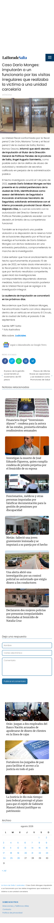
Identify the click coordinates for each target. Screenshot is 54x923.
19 (18, 853)
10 (4, 847)
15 (39, 847)
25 (11, 858)
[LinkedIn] (26, 361)
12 (18, 847)
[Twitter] (12, 361)
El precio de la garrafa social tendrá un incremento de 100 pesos (14, 375)
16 (47, 847)
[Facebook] (5, 361)
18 (11, 853)
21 (32, 853)
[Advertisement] (27, 27)
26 (18, 858)
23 (47, 853)
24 (4, 858)
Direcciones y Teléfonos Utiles (16, 906)
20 (25, 853)
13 (25, 847)
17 (4, 853)
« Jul (4, 870)
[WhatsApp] (19, 361)
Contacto (7, 909)
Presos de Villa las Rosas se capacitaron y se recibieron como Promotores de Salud (40, 375)
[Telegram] (33, 361)
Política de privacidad (12, 912)
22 (40, 853)
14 (32, 847)
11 (10, 847)
